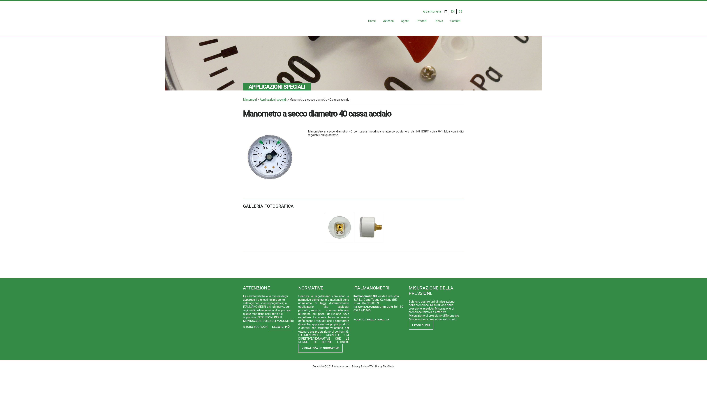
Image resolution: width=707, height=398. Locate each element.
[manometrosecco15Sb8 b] (369, 242)
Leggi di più (281, 326)
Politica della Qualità (371, 319)
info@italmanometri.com (373, 306)
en (453, 11)
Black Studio (388, 366)
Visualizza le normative (320, 348)
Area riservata (432, 11)
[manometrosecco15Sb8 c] (339, 242)
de (460, 11)
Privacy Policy (360, 366)
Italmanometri (255, 19)
